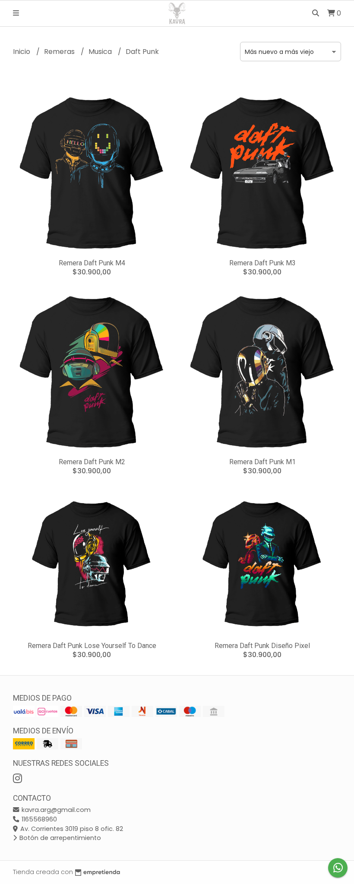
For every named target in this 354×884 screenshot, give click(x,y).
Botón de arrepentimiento (59, 838)
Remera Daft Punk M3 (262, 263)
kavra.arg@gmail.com (55, 809)
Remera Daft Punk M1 (262, 462)
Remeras (60, 52)
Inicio (22, 52)
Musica (101, 52)
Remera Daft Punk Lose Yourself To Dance (92, 646)
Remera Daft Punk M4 (92, 263)
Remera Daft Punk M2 (92, 462)
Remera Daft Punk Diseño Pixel (262, 646)
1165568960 (38, 819)
